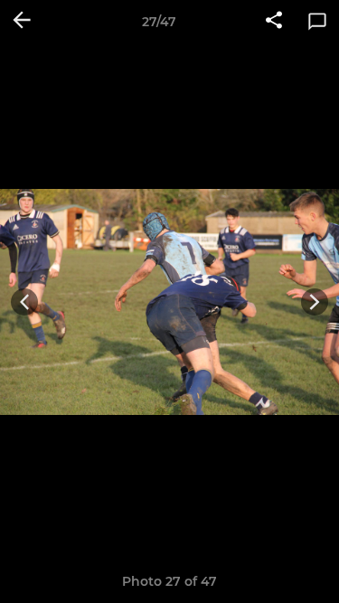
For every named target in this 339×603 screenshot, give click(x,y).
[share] (274, 21)
